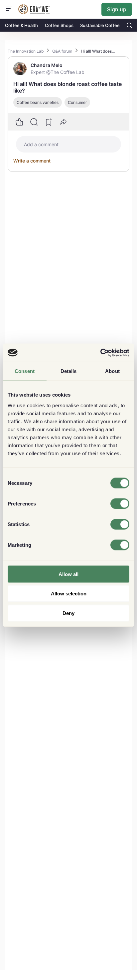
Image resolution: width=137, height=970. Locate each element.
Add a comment (41, 144)
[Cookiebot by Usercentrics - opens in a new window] (100, 352)
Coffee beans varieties (38, 102)
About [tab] (112, 371)
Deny (68, 613)
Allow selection (68, 593)
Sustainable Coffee (100, 25)
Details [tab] (69, 371)
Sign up (116, 9)
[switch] (119, 503)
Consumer (77, 102)
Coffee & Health (21, 25)
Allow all (68, 574)
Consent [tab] (25, 371)
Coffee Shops (59, 25)
